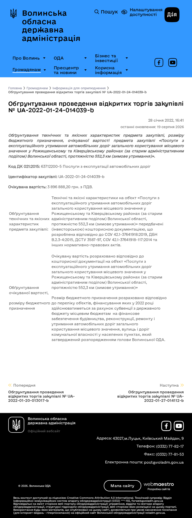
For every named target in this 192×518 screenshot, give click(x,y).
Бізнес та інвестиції (106, 58)
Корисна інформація (108, 70)
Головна (15, 88)
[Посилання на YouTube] (172, 63)
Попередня (24, 385)
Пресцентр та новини (66, 70)
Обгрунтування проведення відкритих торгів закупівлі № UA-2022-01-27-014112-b (150, 396)
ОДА (59, 58)
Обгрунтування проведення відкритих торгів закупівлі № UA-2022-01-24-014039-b (77, 92)
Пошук (109, 11)
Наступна (169, 385)
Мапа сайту (122, 486)
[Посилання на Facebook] (158, 63)
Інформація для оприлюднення (79, 88)
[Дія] (172, 15)
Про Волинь (26, 58)
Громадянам (26, 69)
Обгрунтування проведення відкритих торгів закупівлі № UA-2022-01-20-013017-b (41, 396)
